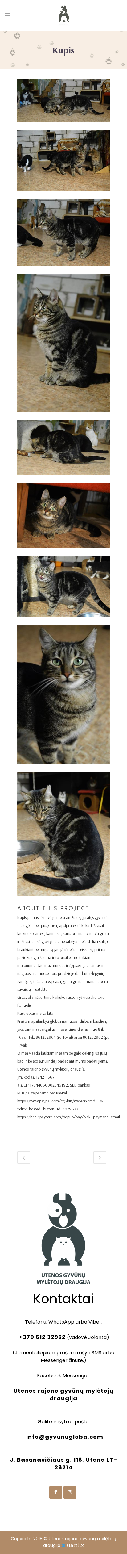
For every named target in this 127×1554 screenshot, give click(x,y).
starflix (75, 1545)
